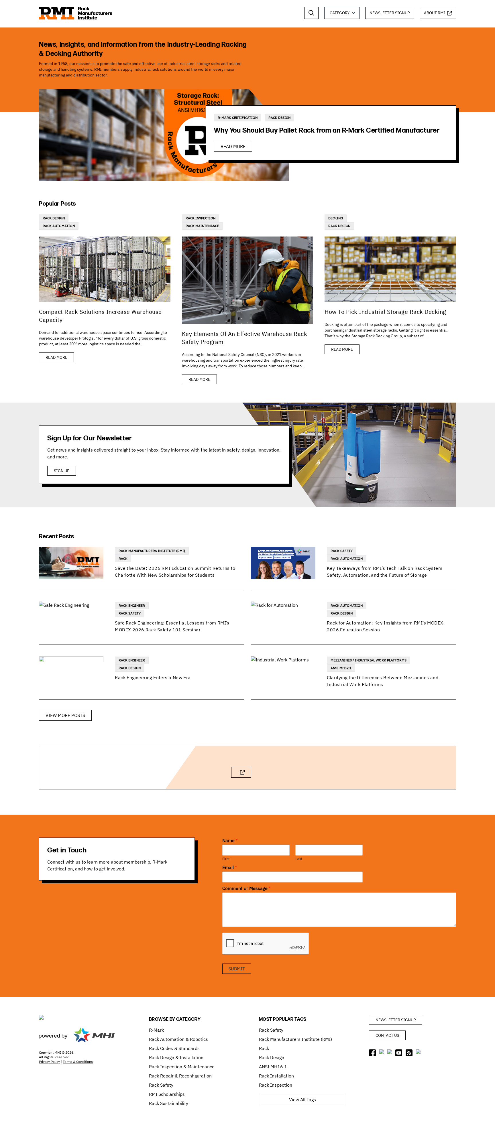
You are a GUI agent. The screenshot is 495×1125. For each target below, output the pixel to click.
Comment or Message (246, 888)
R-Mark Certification (238, 117)
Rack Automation (59, 226)
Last (298, 859)
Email (229, 867)
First (226, 859)
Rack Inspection (200, 218)
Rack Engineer (132, 605)
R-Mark (156, 1030)
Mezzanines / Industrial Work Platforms (368, 660)
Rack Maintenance (202, 226)
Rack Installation (276, 1076)
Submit (236, 969)
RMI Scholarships (167, 1094)
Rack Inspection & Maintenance (182, 1066)
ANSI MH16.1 (273, 1066)
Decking (335, 218)
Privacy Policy (49, 1061)
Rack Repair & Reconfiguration (180, 1076)
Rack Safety (342, 551)
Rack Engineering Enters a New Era (152, 677)
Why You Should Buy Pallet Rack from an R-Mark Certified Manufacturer (326, 130)
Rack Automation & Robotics (178, 1039)
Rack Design (279, 117)
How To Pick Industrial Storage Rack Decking (385, 312)
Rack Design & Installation (176, 1057)
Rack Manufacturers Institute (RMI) (152, 551)
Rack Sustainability (168, 1103)
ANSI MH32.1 (341, 668)
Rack (123, 558)
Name (230, 840)
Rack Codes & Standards (174, 1048)
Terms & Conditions (78, 1061)
